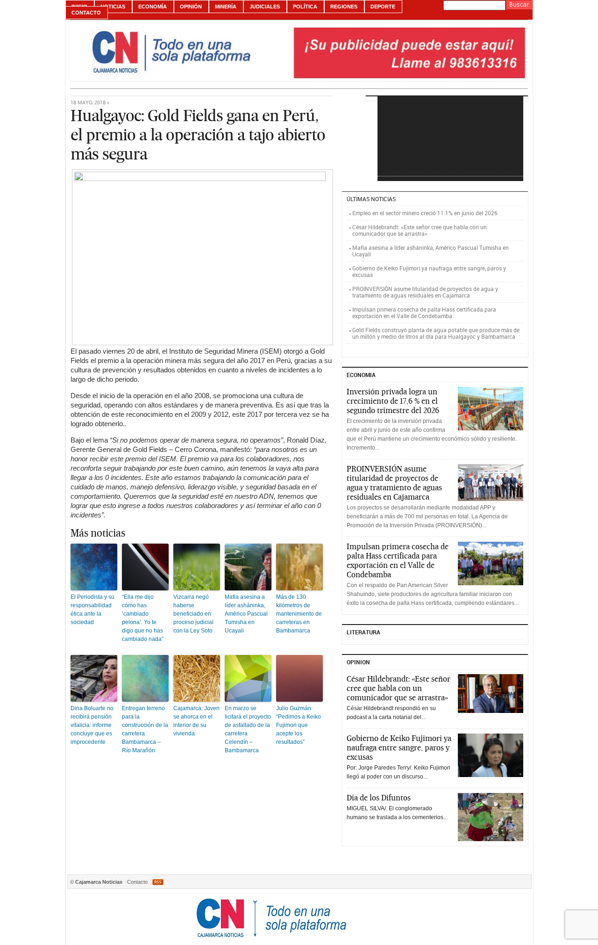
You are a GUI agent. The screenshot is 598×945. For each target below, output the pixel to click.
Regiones (343, 6)
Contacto (86, 12)
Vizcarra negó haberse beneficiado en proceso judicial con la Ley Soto (193, 614)
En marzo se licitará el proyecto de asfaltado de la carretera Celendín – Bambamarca (248, 729)
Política (305, 6)
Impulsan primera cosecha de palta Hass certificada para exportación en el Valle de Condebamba (424, 312)
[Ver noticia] (490, 408)
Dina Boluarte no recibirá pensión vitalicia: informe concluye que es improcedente (92, 725)
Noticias (112, 6)
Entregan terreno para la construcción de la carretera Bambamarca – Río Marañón (145, 729)
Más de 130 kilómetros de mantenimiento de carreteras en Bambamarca (299, 614)
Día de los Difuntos (379, 797)
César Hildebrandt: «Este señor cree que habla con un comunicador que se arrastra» (419, 230)
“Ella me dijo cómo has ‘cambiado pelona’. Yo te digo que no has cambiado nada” (143, 618)
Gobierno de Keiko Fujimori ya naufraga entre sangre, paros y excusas (429, 271)
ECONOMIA (361, 374)
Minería (225, 6)
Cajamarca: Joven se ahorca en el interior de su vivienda (196, 721)
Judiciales (264, 6)
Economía (152, 6)
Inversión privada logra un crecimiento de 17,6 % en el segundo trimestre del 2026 (393, 401)
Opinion (358, 662)
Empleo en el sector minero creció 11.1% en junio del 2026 (425, 213)
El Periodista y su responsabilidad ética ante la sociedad (92, 609)
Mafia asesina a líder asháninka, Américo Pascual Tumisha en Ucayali (246, 614)
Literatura (363, 632)
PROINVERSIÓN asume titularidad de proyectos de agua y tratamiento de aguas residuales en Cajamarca (425, 292)
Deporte (382, 6)
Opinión (191, 6)
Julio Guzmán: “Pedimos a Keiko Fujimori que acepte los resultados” (298, 725)
